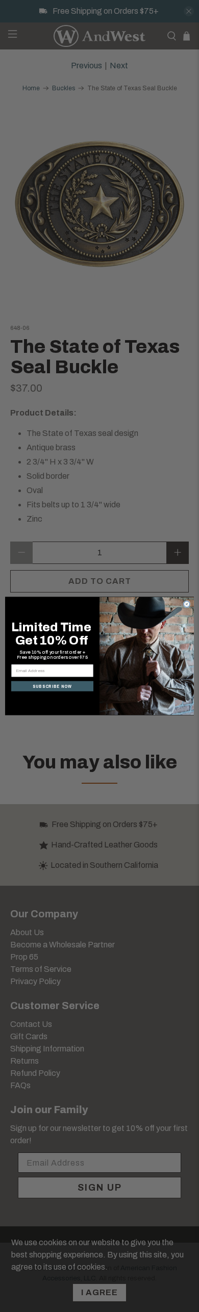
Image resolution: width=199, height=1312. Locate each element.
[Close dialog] (187, 604)
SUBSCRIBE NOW (52, 686)
